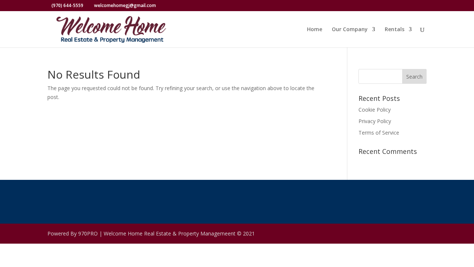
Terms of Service (378, 132)
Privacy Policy (374, 121)
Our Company (350, 30)
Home (314, 30)
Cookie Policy (374, 109)
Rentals (394, 30)
